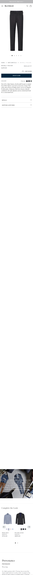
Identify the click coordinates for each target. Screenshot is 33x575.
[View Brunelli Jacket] (21, 529)
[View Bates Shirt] (6, 529)
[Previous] (4, 527)
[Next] (29, 527)
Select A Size (16, 75)
